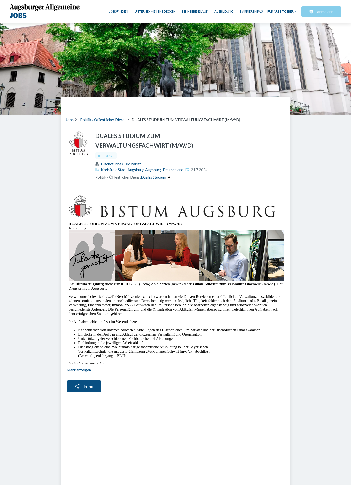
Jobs (70, 119)
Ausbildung (224, 11)
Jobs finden (118, 11)
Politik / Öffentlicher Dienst (103, 119)
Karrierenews (251, 11)
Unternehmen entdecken (155, 11)
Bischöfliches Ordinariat (121, 163)
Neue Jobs (246, 104)
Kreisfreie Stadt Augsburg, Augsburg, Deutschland (142, 169)
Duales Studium (153, 177)
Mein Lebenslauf (195, 11)
